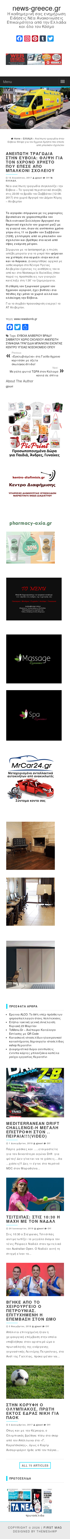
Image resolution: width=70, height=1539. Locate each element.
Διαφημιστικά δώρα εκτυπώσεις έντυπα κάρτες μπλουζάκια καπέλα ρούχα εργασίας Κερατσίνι (34, 1053)
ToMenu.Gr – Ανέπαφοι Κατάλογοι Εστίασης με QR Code (32, 1032)
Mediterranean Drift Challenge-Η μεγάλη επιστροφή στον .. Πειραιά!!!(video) (33, 1129)
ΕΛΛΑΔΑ (11, 180)
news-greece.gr (36, 8)
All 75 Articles (35, 1465)
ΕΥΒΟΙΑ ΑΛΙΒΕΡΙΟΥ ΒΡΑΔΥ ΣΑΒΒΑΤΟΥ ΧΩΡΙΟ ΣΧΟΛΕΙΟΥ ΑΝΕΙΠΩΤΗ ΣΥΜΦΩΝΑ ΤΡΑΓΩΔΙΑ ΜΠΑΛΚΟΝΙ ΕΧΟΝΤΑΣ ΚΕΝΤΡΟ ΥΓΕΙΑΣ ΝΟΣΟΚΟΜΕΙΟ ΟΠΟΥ (34, 341)
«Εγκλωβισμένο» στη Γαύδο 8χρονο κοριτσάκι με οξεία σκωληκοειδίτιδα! (36, 358)
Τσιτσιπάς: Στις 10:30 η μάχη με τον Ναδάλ (33, 1219)
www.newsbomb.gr (25, 319)
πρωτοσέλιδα (35, 1515)
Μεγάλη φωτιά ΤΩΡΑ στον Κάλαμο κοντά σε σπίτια (34, 371)
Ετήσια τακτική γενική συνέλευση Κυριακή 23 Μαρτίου (32, 1024)
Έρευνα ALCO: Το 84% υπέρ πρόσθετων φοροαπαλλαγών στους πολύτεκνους (35, 1016)
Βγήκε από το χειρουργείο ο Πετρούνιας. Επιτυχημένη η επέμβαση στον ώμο (31, 1310)
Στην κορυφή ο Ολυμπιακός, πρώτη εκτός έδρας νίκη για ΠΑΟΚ (32, 1411)
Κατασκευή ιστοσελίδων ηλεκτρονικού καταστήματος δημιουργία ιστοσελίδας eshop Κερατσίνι (36, 1041)
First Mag (53, 1527)
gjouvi (38, 177)
